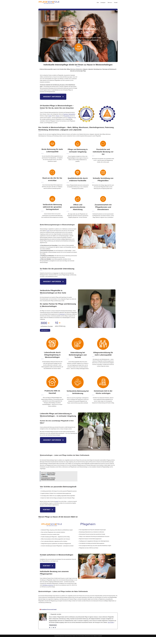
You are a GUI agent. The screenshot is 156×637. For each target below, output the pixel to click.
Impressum (74, 635)
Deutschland (62, 314)
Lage (48, 230)
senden (56, 501)
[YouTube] (53, 627)
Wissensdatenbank (87, 635)
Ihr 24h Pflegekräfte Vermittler (77, 605)
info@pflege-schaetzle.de (47, 585)
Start (98, 2)
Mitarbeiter (95, 635)
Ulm (75, 117)
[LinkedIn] (55, 627)
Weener (57, 115)
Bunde (50, 115)
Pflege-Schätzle (63, 605)
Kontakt (115, 2)
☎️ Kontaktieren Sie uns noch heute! (48, 609)
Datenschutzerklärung (81, 635)
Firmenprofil (66, 635)
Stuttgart (70, 117)
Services (92, 635)
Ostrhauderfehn (71, 114)
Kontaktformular (99, 635)
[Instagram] (51, 627)
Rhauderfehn (67, 115)
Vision (77, 635)
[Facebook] (49, 627)
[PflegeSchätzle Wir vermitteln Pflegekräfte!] (49, 2)
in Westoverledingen (91, 605)
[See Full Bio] (114, 622)
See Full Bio (111, 622)
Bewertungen (70, 635)
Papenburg (65, 114)
